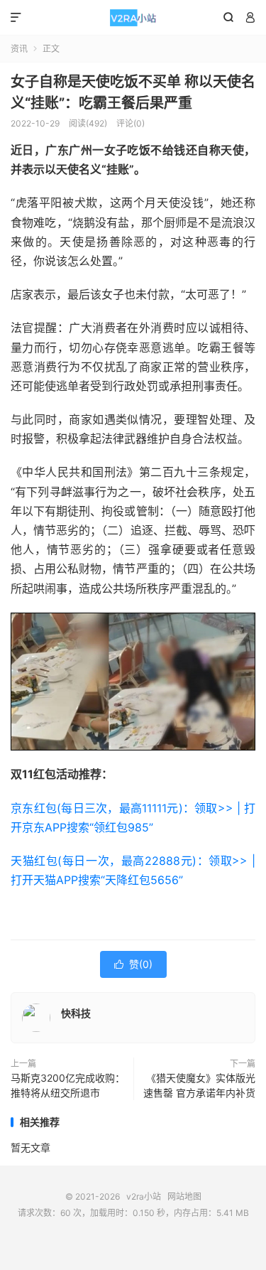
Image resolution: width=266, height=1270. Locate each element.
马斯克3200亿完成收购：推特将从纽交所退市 (68, 1085)
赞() (133, 964)
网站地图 (184, 1196)
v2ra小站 (133, 17)
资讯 (19, 48)
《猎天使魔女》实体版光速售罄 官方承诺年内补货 (199, 1085)
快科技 (76, 1013)
